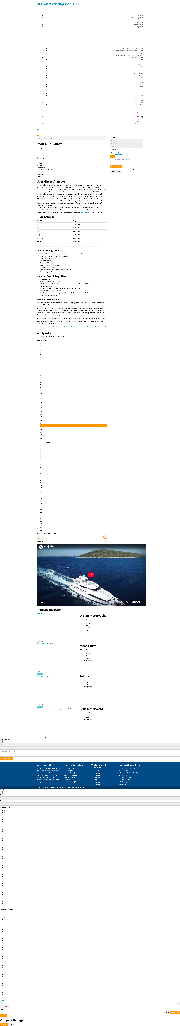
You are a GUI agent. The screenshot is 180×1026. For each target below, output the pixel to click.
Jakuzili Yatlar (99, 771)
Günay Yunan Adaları (137, 57)
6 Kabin (97, 782)
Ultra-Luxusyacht (69, 782)
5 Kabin (97, 780)
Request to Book (116, 166)
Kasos (141, 71)
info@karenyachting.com (126, 782)
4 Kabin (97, 777)
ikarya (141, 82)
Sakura (84, 676)
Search (3, 1015)
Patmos (141, 93)
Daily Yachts (139, 27)
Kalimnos (140, 87)
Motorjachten (68, 773)
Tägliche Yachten (69, 777)
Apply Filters (175, 1012)
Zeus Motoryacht (91, 709)
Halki (142, 69)
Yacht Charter (51, 210)
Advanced (4, 1007)
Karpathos (140, 64)
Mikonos (140, 107)
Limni (141, 78)
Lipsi (142, 89)
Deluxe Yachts (139, 22)
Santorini (140, 105)
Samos (141, 75)
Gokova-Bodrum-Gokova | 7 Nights (132, 48)
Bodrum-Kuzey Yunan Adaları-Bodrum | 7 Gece (129, 55)
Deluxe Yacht (68, 768)
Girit (142, 62)
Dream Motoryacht (93, 615)
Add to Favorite (116, 172)
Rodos (141, 60)
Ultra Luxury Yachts (137, 18)
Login (38, 129)
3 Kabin (97, 775)
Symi (142, 66)
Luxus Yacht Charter (87, 212)
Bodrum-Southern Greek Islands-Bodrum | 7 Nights (127, 51)
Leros (141, 96)
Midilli (141, 80)
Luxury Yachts (139, 15)
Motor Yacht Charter (137, 34)
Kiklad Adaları (139, 102)
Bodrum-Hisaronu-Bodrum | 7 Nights (132, 53)
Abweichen (3, 801)
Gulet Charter (139, 10)
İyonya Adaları (139, 98)
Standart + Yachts (138, 24)
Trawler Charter (138, 41)
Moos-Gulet (88, 646)
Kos (142, 91)
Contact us (122, 784)
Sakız (141, 84)
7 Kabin (97, 784)
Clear (2, 1000)
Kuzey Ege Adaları (138, 73)
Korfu (141, 100)
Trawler (141, 29)
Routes (141, 46)
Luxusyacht (67, 770)
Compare (4, 1024)
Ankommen (4, 795)
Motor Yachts (139, 20)
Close (11, 1024)
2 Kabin (97, 773)
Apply (112, 156)
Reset (167, 1012)
